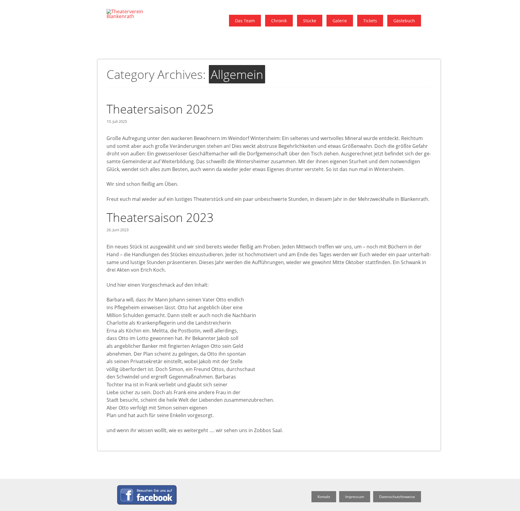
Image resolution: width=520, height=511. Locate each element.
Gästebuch (404, 20)
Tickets (370, 20)
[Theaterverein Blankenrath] (134, 16)
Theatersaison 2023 (160, 217)
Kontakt (323, 496)
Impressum (354, 496)
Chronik (279, 20)
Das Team (245, 20)
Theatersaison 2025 (160, 109)
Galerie (340, 20)
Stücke (309, 20)
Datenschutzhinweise (397, 496)
